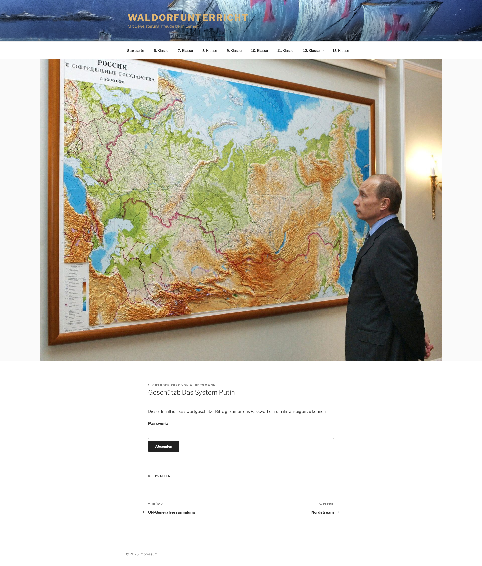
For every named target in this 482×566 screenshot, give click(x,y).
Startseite (135, 50)
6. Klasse (161, 50)
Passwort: (158, 423)
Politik (163, 476)
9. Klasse (234, 50)
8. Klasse (209, 50)
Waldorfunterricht (188, 17)
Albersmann (203, 385)
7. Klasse (185, 50)
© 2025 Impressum (142, 554)
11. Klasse (285, 50)
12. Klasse (311, 50)
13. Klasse (341, 50)
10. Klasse (259, 50)
